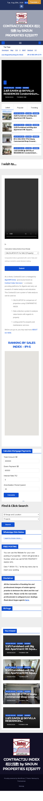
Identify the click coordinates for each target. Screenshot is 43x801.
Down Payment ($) (11, 466)
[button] (36, 43)
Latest (7, 107)
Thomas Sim (21, 97)
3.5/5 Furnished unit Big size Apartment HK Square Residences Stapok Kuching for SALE (27, 119)
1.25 (16, 50)
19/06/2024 (11, 724)
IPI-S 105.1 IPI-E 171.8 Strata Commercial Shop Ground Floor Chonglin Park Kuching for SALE (25, 142)
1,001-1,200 (7, 87)
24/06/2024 (11, 700)
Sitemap (21, 786)
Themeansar (21, 781)
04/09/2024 (11, 676)
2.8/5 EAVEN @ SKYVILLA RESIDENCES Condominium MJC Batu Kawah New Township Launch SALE (25, 154)
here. (27, 600)
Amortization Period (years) (15, 485)
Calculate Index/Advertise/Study (17, 249)
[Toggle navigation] (20, 42)
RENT (24, 50)
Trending (34, 108)
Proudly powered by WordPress (14, 778)
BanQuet (30, 50)
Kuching (14, 87)
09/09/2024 (11, 652)
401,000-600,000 (19, 148)
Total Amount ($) (11, 457)
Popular (20, 108)
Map (12, 50)
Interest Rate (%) (10, 476)
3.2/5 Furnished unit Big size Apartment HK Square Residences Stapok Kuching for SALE (27, 130)
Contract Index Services (13, 283)
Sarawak (22, 87)
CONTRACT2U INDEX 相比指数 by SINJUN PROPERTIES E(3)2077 (21, 30)
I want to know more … (13, 538)
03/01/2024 (9, 97)
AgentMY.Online (10, 280)
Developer (5, 50)
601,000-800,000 (19, 113)
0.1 (35, 50)
